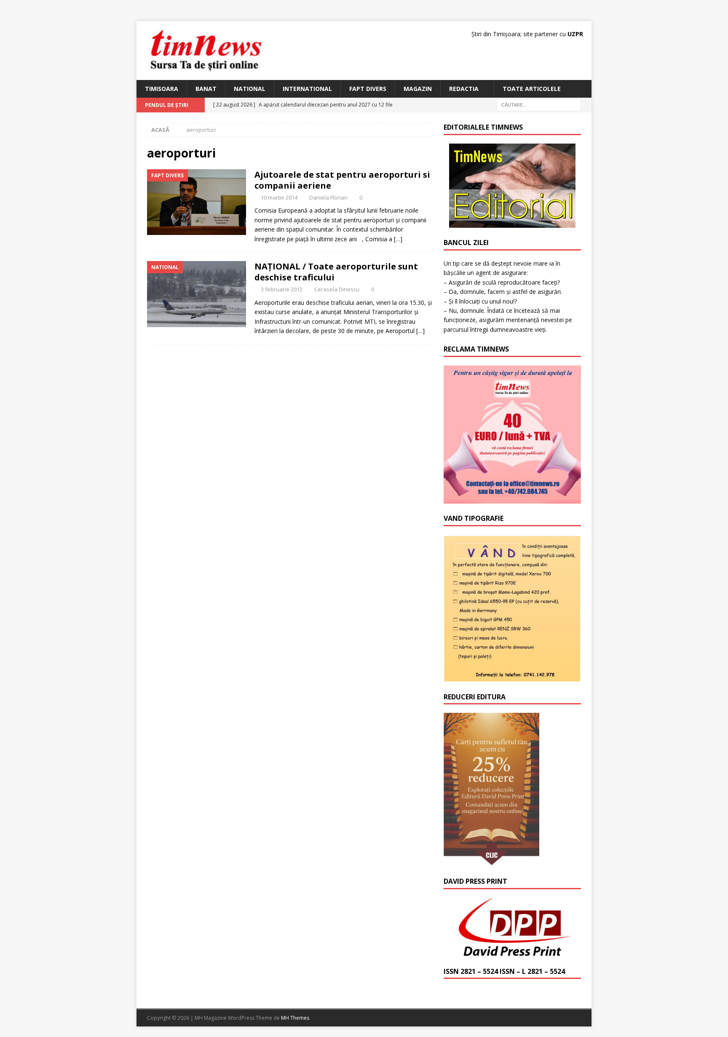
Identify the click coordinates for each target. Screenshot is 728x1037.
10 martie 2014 (279, 197)
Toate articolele (532, 89)
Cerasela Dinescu (336, 289)
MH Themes (295, 1017)
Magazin (418, 89)
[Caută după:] (539, 105)
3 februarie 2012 (281, 289)
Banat (206, 89)
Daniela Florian (328, 197)
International (307, 89)
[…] (398, 239)
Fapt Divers (367, 89)
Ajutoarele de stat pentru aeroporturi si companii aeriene (342, 180)
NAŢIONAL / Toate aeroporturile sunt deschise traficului (336, 272)
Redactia (464, 89)
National (249, 89)
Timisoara (161, 89)
